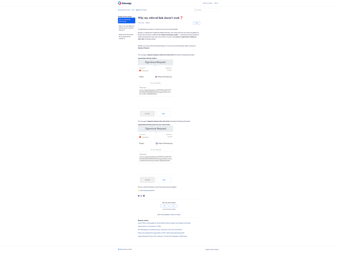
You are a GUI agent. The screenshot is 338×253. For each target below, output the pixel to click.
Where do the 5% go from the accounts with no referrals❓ (126, 36)
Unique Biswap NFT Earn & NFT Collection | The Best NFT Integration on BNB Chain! (162, 236)
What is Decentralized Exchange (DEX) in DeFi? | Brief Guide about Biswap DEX (161, 233)
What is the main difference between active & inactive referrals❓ (126, 28)
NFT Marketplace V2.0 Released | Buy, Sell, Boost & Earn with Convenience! (160, 229)
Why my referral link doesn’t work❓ (124, 20)
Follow (196, 23)
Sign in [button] (216, 3)
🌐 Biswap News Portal (124, 10)
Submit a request (207, 3)
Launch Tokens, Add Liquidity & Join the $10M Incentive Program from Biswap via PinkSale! (164, 223)
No (173, 206)
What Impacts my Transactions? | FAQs (149, 226)
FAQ (133, 10)
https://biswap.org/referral (147, 190)
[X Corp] (141, 196)
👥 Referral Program (141, 10)
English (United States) (212, 249)
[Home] (124, 3)
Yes (164, 206)
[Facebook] (139, 196)
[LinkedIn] (144, 196)
